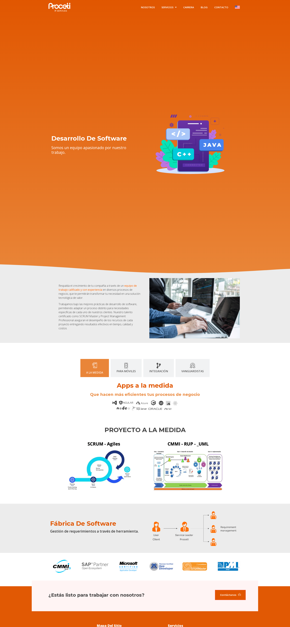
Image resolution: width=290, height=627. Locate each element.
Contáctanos (228, 594)
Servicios (167, 7)
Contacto (221, 7)
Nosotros (148, 7)
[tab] (94, 368)
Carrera (188, 7)
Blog (204, 7)
